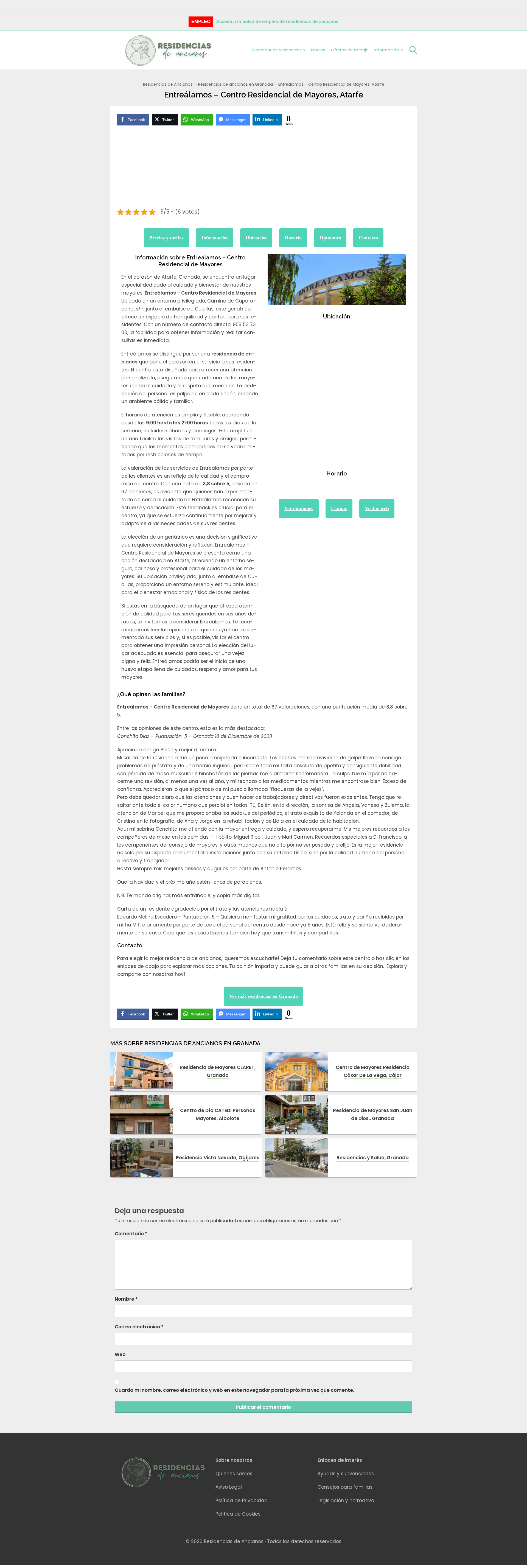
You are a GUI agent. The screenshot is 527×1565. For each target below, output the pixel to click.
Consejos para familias (345, 1487)
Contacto (368, 237)
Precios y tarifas (166, 237)
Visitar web (377, 508)
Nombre (126, 1299)
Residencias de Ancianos (168, 84)
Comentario (131, 1233)
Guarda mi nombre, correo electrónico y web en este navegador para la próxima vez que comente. (234, 1390)
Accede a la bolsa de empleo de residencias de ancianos (277, 21)
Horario (293, 237)
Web (120, 1354)
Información (214, 237)
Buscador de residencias (277, 50)
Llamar (339, 508)
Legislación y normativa (346, 1500)
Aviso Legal (228, 1487)
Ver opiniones (298, 508)
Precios (318, 50)
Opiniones (330, 237)
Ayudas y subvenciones (346, 1473)
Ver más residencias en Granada (263, 996)
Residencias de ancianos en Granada (235, 84)
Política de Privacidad (241, 1500)
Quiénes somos (233, 1473)
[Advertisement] (263, 167)
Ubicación (256, 237)
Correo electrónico (139, 1326)
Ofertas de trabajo (350, 50)
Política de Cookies (237, 1514)
